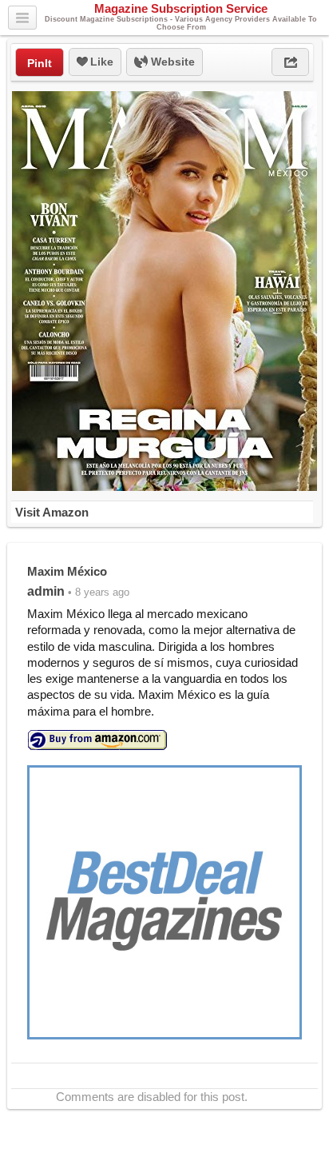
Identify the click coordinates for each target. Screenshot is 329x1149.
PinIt (39, 63)
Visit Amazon (52, 512)
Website (171, 61)
